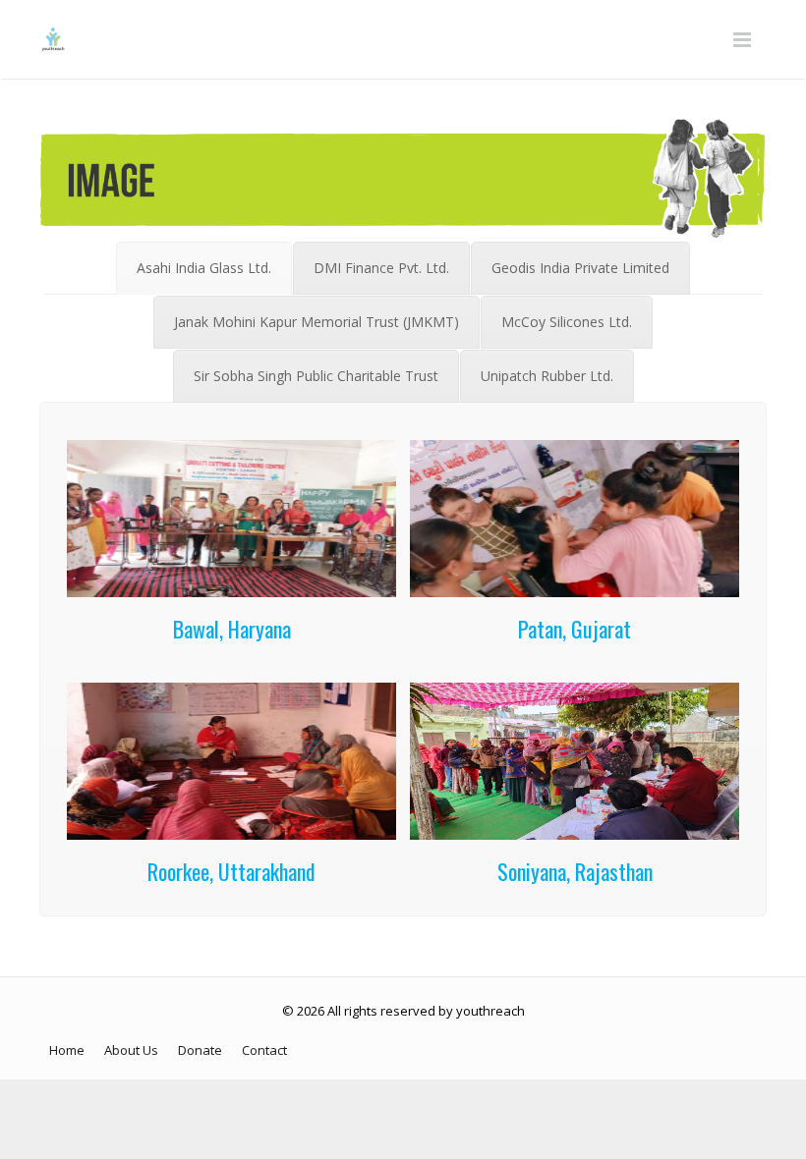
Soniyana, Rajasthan (575, 871)
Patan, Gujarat (574, 628)
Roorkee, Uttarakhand (231, 871)
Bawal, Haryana (232, 628)
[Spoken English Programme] (231, 591)
